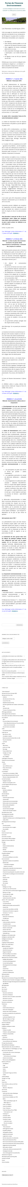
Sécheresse (5, 769)
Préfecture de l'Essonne (7, 1039)
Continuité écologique (9, 864)
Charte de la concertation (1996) (10, 773)
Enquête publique (6, 853)
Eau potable (5, 829)
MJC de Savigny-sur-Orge (8, 1019)
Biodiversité (5, 862)
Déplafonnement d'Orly (8, 702)
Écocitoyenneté (6, 807)
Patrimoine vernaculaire (8, 1020)
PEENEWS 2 (16, 393)
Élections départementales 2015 (10, 777)
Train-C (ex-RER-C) (7, 1104)
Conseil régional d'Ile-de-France (9, 784)
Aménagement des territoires (9, 713)
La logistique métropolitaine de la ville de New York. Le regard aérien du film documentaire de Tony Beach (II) (14, 661)
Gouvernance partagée (8, 808)
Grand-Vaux (6, 754)
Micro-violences (5, 976)
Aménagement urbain (8, 1128)
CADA (3, 728)
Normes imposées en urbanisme (10, 1138)
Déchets (4, 788)
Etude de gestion (7, 1054)
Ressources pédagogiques (9, 1060)
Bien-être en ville (7, 734)
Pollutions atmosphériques (9, 1032)
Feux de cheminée (7, 740)
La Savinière (6, 1015)
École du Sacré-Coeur (7, 833)
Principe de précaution (7, 1043)
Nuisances (4, 991)
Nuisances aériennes (8, 993)
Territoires (4, 1086)
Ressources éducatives (7, 1050)
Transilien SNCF (6, 1115)
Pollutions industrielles (8, 1033)
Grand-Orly (5, 907)
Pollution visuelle (7, 1030)
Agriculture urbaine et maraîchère (11, 860)
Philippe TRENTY (5, 1024)
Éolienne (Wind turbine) (8, 846)
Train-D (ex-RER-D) (7, 1106)
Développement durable (7, 814)
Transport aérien (7, 1117)
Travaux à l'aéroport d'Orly (9, 710)
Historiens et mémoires (8, 916)
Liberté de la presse (7, 950)
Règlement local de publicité (9, 1145)
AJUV (4, 719)
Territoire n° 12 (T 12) (7, 913)
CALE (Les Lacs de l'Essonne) (9, 888)
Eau (3, 823)
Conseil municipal (6, 779)
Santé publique (5, 1076)
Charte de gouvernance (8, 797)
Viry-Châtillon (6, 756)
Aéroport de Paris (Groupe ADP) (9, 693)
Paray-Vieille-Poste (7, 751)
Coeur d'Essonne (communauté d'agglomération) (14, 890)
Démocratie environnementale (10, 803)
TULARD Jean (6, 918)
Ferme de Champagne (8, 1009)
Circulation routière (7, 736)
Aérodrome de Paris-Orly (9, 699)
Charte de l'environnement (8, 760)
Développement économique (9, 821)
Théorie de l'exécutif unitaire (9, 810)
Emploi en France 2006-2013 (8, 840)
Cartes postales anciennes (9, 922)
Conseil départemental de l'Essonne (10, 775)
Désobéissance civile (7, 812)
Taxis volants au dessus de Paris (9, 1084)
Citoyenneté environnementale (10, 801)
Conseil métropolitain (8, 963)
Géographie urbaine (7, 1132)
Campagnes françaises (7, 758)
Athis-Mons (5, 745)
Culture (4, 1006)
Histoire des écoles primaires (10, 1011)
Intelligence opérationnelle (8, 937)
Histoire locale (5, 920)
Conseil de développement (9, 961)
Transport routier (7, 1119)
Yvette (4, 1074)
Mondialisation (5, 985)
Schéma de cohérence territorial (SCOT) (12, 1149)
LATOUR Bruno (5, 940)
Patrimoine (4, 1004)
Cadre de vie (5, 732)
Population (4, 1035)
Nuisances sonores (7, 998)
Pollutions (4, 1028)
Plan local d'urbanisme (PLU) (9, 1139)
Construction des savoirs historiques (11, 1052)
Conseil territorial (7, 903)
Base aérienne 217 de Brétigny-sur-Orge (12, 1048)
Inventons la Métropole (8, 972)
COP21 (4, 764)
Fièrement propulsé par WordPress (10, 1184)
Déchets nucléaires (7, 790)
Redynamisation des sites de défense (11, 1046)
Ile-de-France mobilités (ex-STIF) (10, 1097)
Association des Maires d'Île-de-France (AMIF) (12, 715)
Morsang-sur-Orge (7, 896)
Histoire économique (8, 1058)
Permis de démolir (6, 1022)
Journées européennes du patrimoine (12, 1013)
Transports (4, 1091)
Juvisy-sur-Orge (6, 747)
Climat (3, 762)
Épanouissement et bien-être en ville (11, 738)
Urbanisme (4, 1125)
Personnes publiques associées (10, 857)
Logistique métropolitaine (8, 942)
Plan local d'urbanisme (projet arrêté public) (13, 1141)
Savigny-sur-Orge (7, 753)
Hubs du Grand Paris (8, 970)
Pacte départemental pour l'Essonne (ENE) (14, 723)
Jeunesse (5, 1037)
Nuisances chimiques (8, 994)
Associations (5, 717)
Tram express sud (8, 1112)
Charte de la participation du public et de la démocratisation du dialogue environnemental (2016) (14, 873)
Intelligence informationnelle (8, 935)
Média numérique (6, 946)
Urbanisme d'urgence (7, 1154)
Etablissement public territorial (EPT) (11, 905)
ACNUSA (5, 697)
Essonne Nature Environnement (10, 721)
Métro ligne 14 (7, 1102)
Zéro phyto (5, 883)
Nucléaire (5, 847)
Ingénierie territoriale (8, 1134)
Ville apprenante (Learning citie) (9, 1156)
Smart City (4, 1082)
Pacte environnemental (9, 725)
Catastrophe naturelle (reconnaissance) (12, 868)
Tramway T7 (5, 1113)
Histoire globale (5, 914)
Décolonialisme (5, 793)
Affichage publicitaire (7, 712)
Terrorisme (4, 1089)
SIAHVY (4, 1071)
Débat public (6, 855)
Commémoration (7, 924)
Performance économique (10, 1056)
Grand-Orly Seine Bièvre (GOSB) (10, 909)
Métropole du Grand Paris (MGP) (9, 957)
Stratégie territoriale (7, 1151)
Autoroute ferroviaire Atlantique (10, 1093)
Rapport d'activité (7, 952)
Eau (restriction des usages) (9, 827)
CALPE (3, 743)
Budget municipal (7, 780)
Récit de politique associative (9, 953)
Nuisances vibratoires (8, 1000)
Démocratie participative (8, 805)
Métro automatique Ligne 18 (10, 1100)
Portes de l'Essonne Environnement (14, 4)
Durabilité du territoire (8, 816)
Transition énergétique (8, 851)
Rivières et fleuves (6, 1061)
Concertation (5, 771)
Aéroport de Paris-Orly (7, 695)
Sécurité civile (6, 708)
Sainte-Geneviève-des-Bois (9, 898)
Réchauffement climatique (8, 1045)
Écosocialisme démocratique (8, 838)
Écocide (3, 831)
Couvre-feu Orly (6, 700)
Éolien (4, 844)
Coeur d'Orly (6, 901)
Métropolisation (5, 974)
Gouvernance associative (9, 727)
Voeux (3, 1160)
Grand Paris (5, 968)
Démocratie (4, 795)
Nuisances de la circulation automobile (12, 996)
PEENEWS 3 (15, 611)
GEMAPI (4, 966)
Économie (4, 834)
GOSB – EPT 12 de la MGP (8, 900)
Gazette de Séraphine (8, 948)
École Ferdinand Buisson (8, 1007)
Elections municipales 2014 (9, 782)
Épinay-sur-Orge (6, 892)
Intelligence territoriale (7, 939)
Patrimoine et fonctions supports (10, 911)
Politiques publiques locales (8, 1026)
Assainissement (6, 825)
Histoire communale (7, 927)
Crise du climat (5, 786)
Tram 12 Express (7, 1108)
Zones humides (5, 1162)
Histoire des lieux (7, 929)
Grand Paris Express (8, 1095)
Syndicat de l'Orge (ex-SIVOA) (9, 1073)
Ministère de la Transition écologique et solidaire (14, 980)
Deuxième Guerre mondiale (9, 926)
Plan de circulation (8, 1123)
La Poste (5, 741)
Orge (4, 1065)
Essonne (4, 885)
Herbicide (5, 879)
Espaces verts (6, 877)
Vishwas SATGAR (6, 1158)
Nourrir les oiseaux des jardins (9, 671)
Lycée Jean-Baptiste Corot (9, 1017)
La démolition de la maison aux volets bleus (12, 656)
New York (4, 987)
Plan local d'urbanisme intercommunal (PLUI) (13, 1143)
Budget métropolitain (8, 959)
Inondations (5, 1063)
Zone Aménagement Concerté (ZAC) (11, 1153)
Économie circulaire (6, 836)
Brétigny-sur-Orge (7, 886)
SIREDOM (5, 792)
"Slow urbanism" (6, 691)
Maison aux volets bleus (7, 944)
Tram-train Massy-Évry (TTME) (10, 1110)
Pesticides (5, 881)
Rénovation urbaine (7, 1147)
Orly (4, 706)
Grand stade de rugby (8, 894)
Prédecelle (5, 1067)
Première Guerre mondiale (9, 931)
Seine (4, 1069)
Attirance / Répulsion (8, 1087)
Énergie (3, 842)
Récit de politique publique (9, 955)
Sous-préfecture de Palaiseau (10, 1041)
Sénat (3, 1080)
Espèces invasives (8, 866)
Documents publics (7, 730)
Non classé (4, 989)
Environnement (5, 859)
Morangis (5, 749)
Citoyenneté (6, 799)
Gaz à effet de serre (7, 766)
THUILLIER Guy (6, 933)
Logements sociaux (7, 1136)
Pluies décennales (7, 767)
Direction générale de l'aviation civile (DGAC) (13, 704)
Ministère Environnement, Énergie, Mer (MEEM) (13, 978)
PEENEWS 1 (16, 233)
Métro (4, 1099)
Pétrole (4, 849)
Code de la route (8, 1121)
